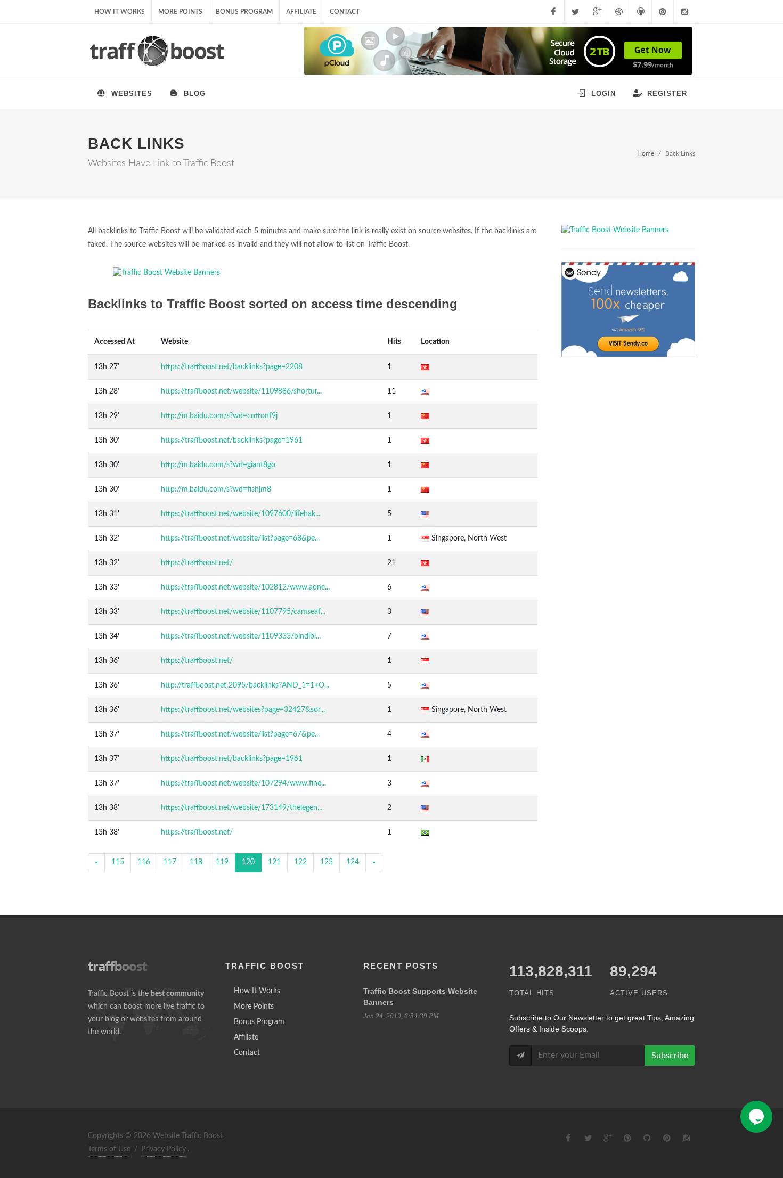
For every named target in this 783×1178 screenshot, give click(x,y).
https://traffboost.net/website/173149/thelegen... (241, 808)
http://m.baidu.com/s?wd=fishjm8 (216, 489)
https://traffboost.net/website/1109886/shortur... (241, 391)
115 (117, 862)
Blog (193, 93)
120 (248, 862)
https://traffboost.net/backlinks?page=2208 (232, 367)
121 (274, 862)
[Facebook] (553, 11)
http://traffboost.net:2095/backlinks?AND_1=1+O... (245, 685)
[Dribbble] (619, 11)
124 (352, 862)
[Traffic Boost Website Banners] (312, 273)
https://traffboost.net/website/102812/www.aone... (245, 587)
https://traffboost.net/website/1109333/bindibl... (241, 636)
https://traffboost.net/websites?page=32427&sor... (243, 710)
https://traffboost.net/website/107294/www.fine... (243, 783)
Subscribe (669, 1055)
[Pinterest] (662, 11)
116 (143, 862)
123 (326, 862)
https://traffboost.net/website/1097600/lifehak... (240, 514)
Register (666, 93)
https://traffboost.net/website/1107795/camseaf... (243, 612)
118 (196, 862)
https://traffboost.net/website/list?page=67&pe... (240, 734)
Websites (130, 93)
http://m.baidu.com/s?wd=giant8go (218, 465)
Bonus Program (244, 12)
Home (645, 153)
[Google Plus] (597, 11)
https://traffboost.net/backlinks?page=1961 (232, 440)
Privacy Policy (163, 1149)
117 (170, 862)
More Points (180, 12)
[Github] (640, 11)
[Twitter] (575, 11)
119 (222, 862)
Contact (345, 12)
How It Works (119, 12)
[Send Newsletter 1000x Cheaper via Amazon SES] (628, 309)
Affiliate (301, 12)
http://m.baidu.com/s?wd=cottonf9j (219, 416)
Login (602, 93)
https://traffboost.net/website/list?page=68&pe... (240, 538)
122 (300, 862)
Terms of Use (109, 1149)
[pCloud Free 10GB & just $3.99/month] (498, 50)
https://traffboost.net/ (197, 563)
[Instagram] (684, 11)
